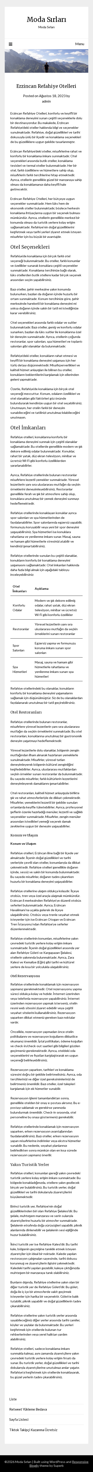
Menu (79, 44)
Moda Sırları (46, 19)
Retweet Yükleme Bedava (28, 1409)
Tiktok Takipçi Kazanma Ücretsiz (33, 1430)
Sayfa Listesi (18, 1419)
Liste (13, 1399)
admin (46, 101)
